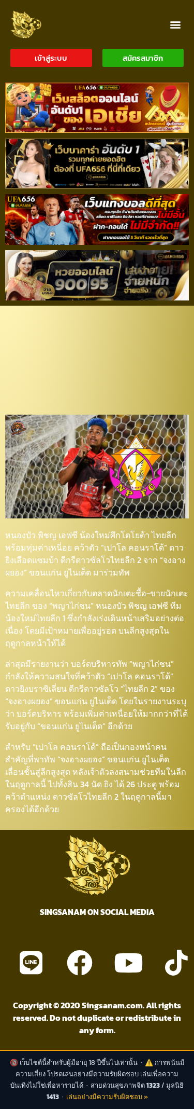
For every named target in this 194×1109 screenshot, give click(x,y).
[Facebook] (80, 963)
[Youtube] (128, 963)
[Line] (31, 963)
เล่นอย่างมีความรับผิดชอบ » (107, 1097)
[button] (175, 24)
